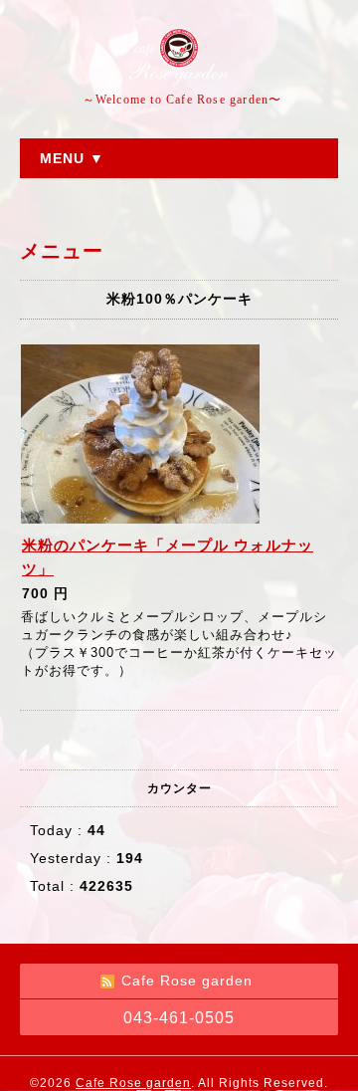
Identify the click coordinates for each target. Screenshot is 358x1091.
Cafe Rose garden (133, 1083)
